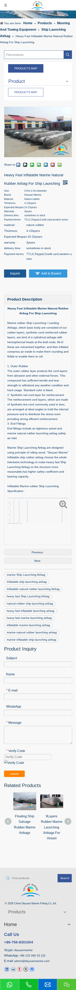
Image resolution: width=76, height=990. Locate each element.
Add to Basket (51, 273)
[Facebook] (31, 969)
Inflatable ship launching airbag (27, 581)
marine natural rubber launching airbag (32, 632)
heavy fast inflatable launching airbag (30, 610)
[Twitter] (25, 969)
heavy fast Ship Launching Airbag (28, 596)
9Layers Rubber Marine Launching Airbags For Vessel (51, 827)
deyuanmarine (23, 950)
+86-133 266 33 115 (32, 955)
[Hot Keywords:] (68, 55)
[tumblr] (19, 969)
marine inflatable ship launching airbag (31, 639)
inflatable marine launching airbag (28, 625)
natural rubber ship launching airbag (30, 603)
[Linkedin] (6, 969)
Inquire (15, 273)
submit (14, 773)
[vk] (13, 969)
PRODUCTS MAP (25, 68)
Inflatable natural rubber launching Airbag (33, 589)
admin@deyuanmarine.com (32, 961)
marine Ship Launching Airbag (26, 574)
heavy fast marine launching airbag (29, 617)
